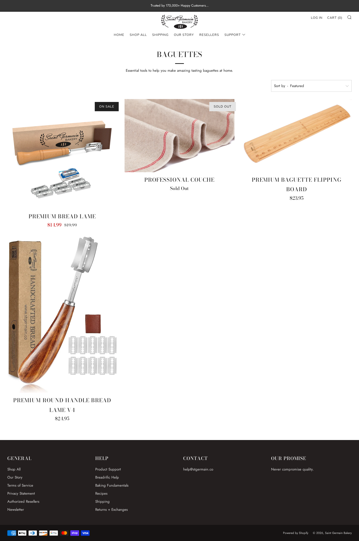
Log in (317, 18)
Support (232, 35)
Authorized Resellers (23, 501)
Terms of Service (20, 485)
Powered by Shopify (295, 533)
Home (119, 35)
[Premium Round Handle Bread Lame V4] (62, 314)
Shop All (138, 35)
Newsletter (15, 509)
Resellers (209, 35)
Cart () (334, 18)
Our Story (184, 35)
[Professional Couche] (179, 135)
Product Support (108, 469)
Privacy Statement (21, 493)
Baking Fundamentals (111, 485)
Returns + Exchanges (111, 509)
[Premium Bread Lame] (62, 154)
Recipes (101, 493)
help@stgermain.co (198, 469)
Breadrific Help (107, 477)
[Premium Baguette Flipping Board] (297, 135)
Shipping (160, 35)
